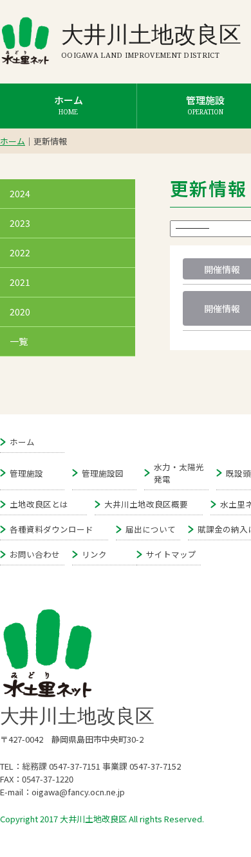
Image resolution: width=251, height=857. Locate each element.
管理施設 (26, 473)
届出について (151, 529)
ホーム (68, 104)
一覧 (19, 341)
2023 (20, 222)
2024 (20, 193)
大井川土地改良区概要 (146, 504)
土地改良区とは (39, 504)
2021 (20, 282)
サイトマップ (171, 554)
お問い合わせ (35, 554)
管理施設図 (103, 473)
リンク (94, 554)
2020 (20, 311)
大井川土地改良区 (151, 34)
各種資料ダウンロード (51, 529)
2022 (20, 252)
